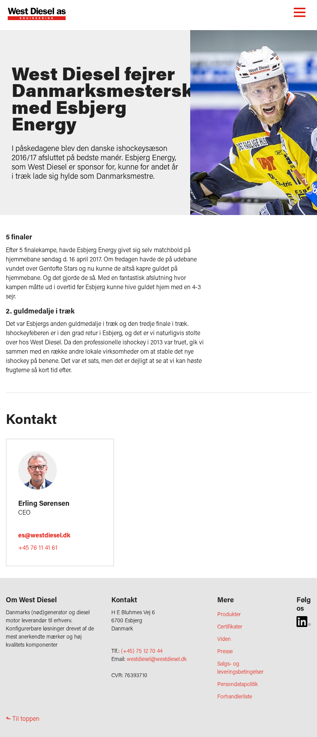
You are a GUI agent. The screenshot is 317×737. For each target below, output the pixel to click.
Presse (225, 651)
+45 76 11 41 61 (38, 547)
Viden (224, 638)
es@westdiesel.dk (44, 535)
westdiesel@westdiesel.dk (157, 658)
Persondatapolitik (237, 684)
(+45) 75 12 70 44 (141, 650)
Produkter (229, 614)
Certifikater (229, 626)
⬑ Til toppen (22, 718)
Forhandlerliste (234, 696)
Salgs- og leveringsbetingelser (240, 667)
